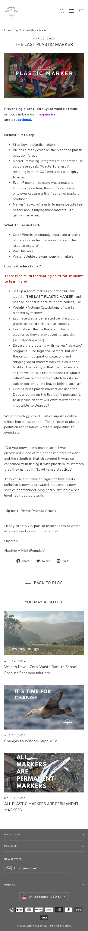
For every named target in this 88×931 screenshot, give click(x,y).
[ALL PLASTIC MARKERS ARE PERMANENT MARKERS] (44, 772)
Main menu (12, 834)
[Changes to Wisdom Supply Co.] (44, 707)
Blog (15, 30)
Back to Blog (48, 583)
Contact (10, 885)
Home (7, 30)
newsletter (13, 859)
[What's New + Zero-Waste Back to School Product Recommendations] (44, 633)
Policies (10, 846)
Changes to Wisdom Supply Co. (31, 741)
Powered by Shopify (60, 925)
